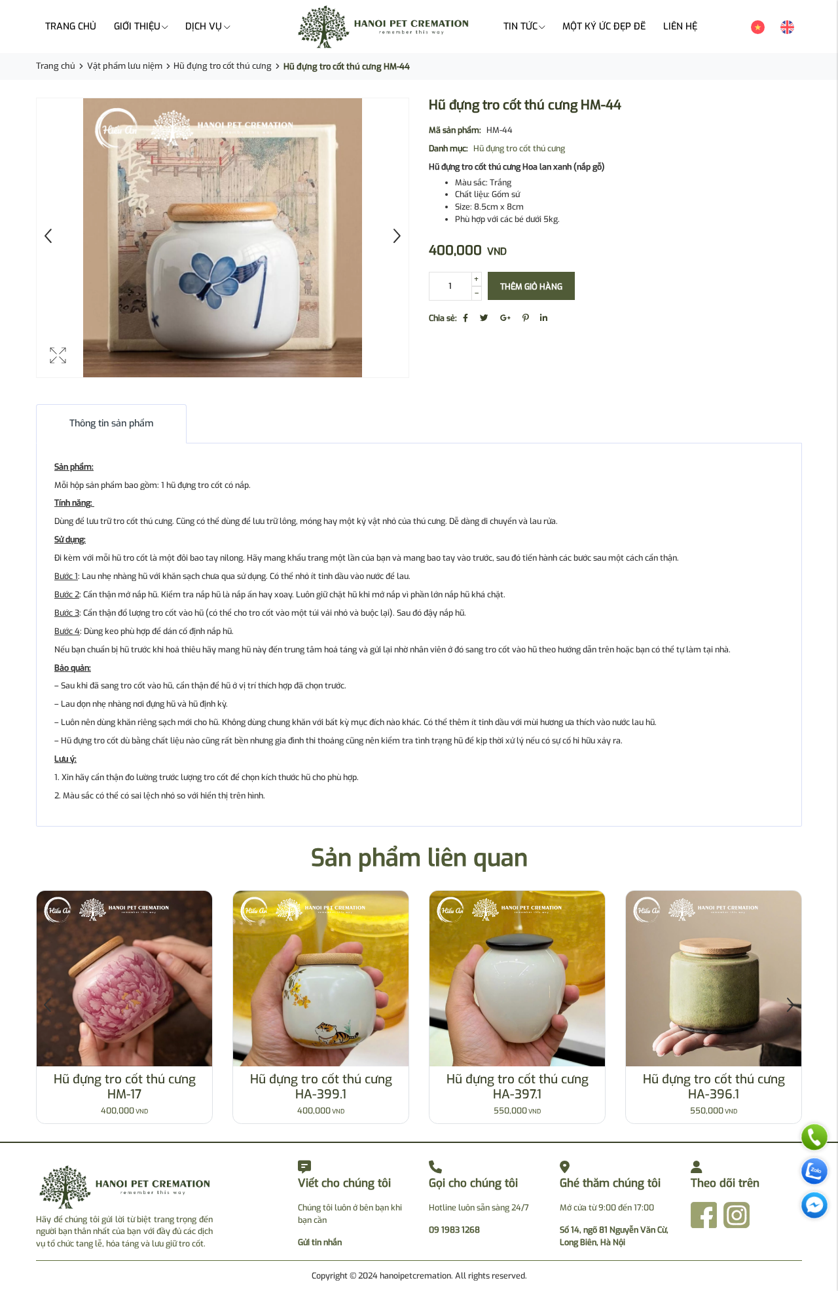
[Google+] (505, 318)
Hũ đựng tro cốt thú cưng (222, 65)
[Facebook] (465, 318)
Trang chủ (70, 26)
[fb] (704, 1214)
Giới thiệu (137, 26)
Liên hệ (680, 26)
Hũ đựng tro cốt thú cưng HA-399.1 (321, 1086)
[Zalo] (814, 1174)
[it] (736, 1214)
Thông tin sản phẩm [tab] (111, 423)
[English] (787, 26)
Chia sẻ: (443, 318)
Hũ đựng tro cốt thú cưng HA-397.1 (517, 1086)
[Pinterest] (525, 318)
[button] (790, 1007)
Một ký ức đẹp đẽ (604, 26)
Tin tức (520, 26)
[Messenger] (814, 1208)
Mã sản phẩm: (455, 130)
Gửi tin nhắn (320, 1242)
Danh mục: (448, 148)
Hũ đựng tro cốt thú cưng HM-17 (125, 1086)
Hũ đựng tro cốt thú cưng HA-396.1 (714, 1086)
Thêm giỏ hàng (531, 286)
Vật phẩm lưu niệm (124, 65)
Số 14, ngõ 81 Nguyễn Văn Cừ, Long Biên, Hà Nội (614, 1236)
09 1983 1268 (454, 1229)
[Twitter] (484, 318)
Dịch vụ (203, 26)
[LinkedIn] (543, 318)
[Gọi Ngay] (814, 1140)
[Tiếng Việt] (758, 26)
